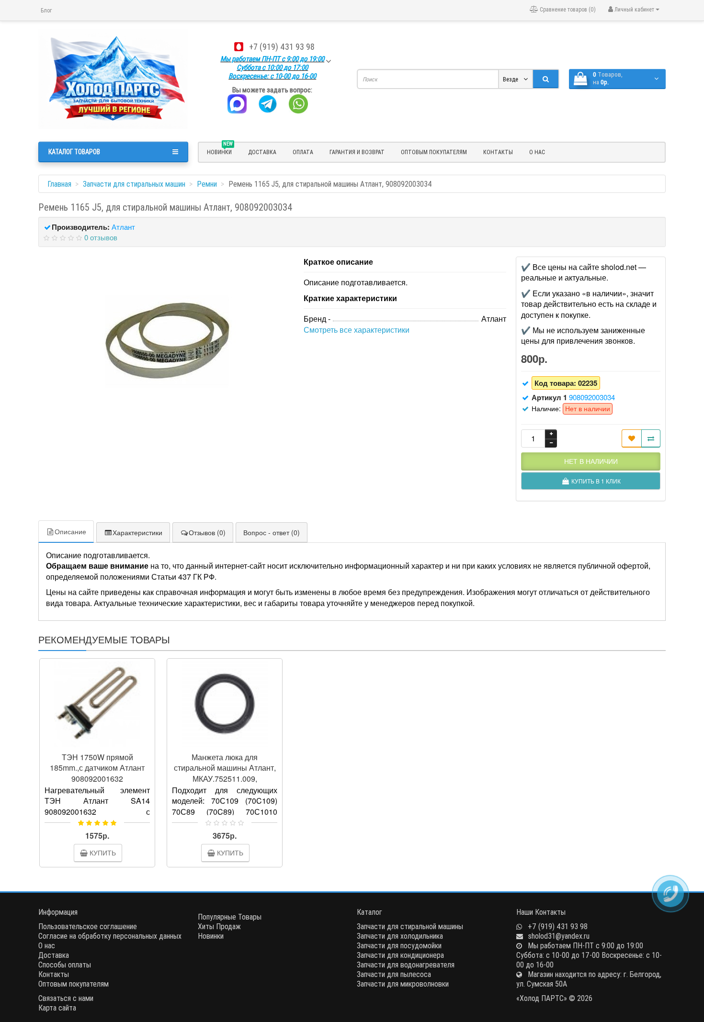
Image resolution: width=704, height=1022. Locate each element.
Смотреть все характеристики (356, 329)
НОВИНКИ (220, 151)
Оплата (303, 152)
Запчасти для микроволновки (403, 983)
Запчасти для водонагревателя (405, 964)
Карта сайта (57, 1007)
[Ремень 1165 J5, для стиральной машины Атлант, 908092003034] (166, 342)
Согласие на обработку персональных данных (110, 936)
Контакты (498, 152)
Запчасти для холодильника (400, 936)
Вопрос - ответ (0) (271, 532)
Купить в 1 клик (101, 743)
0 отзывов (100, 237)
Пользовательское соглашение (87, 926)
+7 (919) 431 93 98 (282, 46)
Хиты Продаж (219, 926)
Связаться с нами (65, 998)
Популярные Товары (229, 916)
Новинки (211, 936)
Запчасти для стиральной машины (410, 926)
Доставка (262, 152)
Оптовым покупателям (434, 152)
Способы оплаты (64, 964)
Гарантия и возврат (357, 152)
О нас (537, 152)
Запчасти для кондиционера (400, 955)
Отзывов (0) (207, 532)
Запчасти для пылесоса (394, 974)
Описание (70, 531)
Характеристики (137, 532)
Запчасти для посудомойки (399, 945)
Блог (46, 10)
